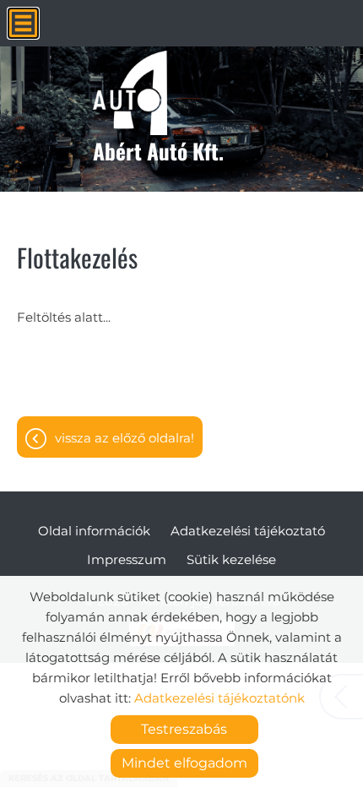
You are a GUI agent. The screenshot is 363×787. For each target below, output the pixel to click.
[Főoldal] (158, 93)
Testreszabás (184, 729)
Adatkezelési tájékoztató (248, 531)
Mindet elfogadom (184, 763)
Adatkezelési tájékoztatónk (219, 698)
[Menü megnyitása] (23, 23)
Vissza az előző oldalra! (124, 438)
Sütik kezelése (231, 559)
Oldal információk (94, 531)
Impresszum (126, 559)
